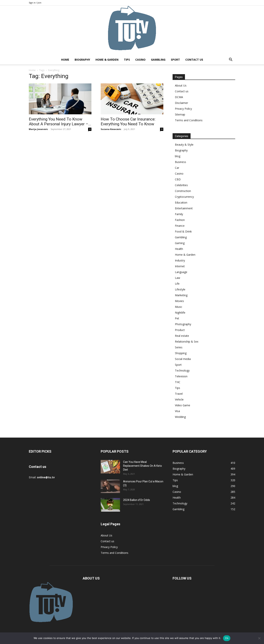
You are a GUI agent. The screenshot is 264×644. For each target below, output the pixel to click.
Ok (226, 638)
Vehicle (179, 399)
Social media (183, 359)
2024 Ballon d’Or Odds (136, 499)
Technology (182, 370)
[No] (259, 638)
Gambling (158, 59)
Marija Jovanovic (38, 129)
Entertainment (184, 208)
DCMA (179, 97)
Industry (180, 260)
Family (179, 214)
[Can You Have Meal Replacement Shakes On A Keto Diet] (110, 466)
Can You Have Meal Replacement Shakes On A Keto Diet (142, 465)
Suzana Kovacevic (111, 129)
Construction (183, 191)
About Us (181, 85)
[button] (230, 60)
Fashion (180, 220)
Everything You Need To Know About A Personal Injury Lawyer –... (60, 121)
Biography (82, 59)
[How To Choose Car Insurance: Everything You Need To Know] (132, 98)
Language (181, 272)
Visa (177, 411)
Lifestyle (180, 289)
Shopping (181, 353)
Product (180, 330)
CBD (178, 179)
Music (178, 307)
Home (65, 59)
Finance (180, 225)
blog (177, 156)
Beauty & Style (184, 144)
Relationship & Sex (186, 341)
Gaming (180, 243)
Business (180, 162)
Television (181, 376)
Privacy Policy (183, 108)
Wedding (180, 417)
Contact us (194, 59)
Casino (140, 59)
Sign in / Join (35, 2)
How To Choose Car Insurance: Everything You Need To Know (128, 121)
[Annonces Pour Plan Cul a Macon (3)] (110, 486)
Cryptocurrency (184, 197)
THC (177, 382)
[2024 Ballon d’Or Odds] (110, 505)
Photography (183, 324)
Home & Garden (106, 59)
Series (178, 347)
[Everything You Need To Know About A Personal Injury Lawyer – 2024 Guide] (60, 98)
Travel (179, 393)
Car (177, 168)
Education (181, 202)
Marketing (181, 295)
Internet (180, 266)
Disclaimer (181, 103)
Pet (177, 318)
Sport (175, 59)
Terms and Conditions (189, 120)
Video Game (182, 405)
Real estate (182, 336)
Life (177, 283)
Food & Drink (183, 231)
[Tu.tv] (132, 30)
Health (179, 249)
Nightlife (180, 312)
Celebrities (181, 185)
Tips (127, 59)
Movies (179, 301)
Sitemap (180, 114)
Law (177, 278)
